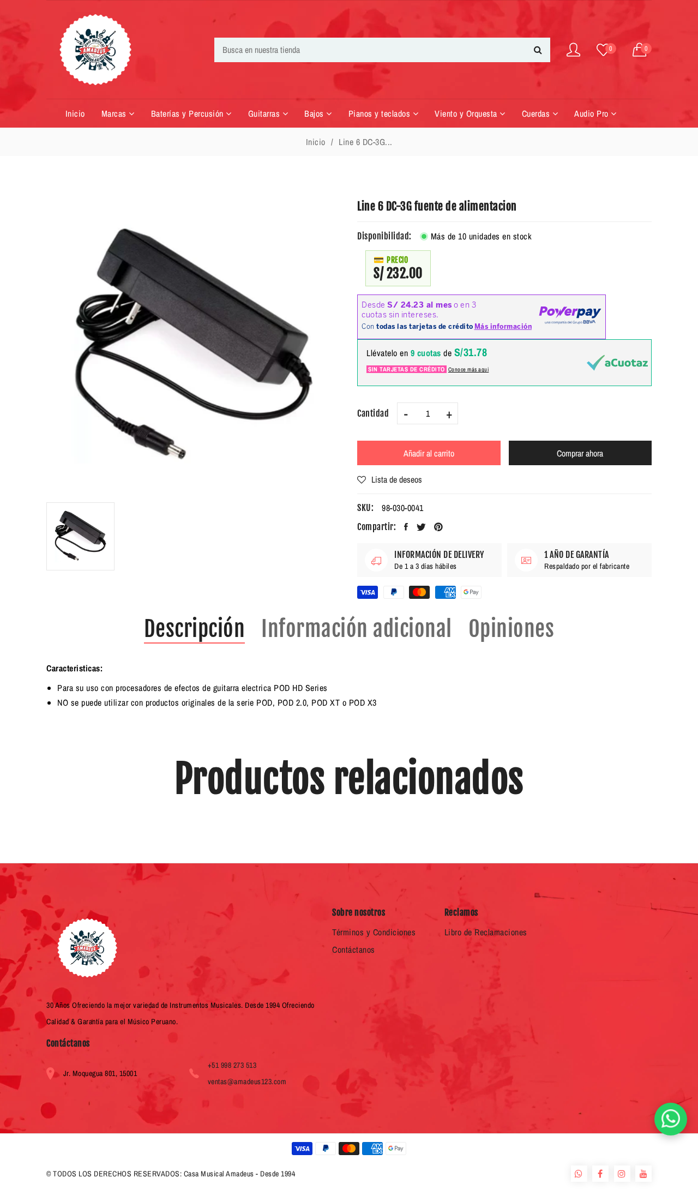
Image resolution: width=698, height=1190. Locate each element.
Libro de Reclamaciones (485, 932)
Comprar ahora (580, 453)
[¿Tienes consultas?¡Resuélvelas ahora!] (670, 1119)
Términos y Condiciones (374, 932)
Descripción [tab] (194, 628)
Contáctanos (353, 949)
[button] (642, 50)
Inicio (316, 142)
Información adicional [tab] (356, 628)
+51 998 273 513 (232, 1065)
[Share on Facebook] (406, 527)
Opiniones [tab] (511, 628)
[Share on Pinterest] (438, 527)
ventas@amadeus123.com (247, 1081)
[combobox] (382, 50)
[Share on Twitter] (421, 527)
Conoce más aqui (468, 369)
